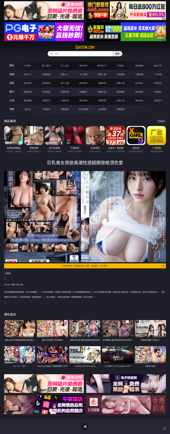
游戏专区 (83, 65)
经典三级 (121, 83)
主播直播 (139, 74)
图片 (11, 91)
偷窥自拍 (28, 91)
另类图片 (158, 91)
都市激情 (28, 100)
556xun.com (85, 47)
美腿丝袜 (102, 91)
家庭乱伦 (46, 100)
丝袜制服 (121, 74)
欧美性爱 (83, 83)
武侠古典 (83, 100)
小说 (11, 100)
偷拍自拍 (46, 83)
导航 (11, 109)
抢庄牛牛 (158, 65)
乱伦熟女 (139, 83)
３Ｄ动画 (83, 74)
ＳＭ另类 (158, 74)
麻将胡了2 (102, 65)
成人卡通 (65, 83)
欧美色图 (65, 91)
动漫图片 (83, 91)
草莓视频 (65, 109)
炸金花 (121, 65)
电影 (11, 83)
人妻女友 (65, 100)
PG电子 (27, 65)
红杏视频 (102, 109)
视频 (11, 74)
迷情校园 (102, 100)
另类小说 (121, 100)
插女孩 (28, 109)
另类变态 (158, 83)
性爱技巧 (158, 100)
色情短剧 (121, 109)
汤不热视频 (83, 109)
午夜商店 (46, 109)
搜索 (117, 53)
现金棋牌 (139, 65)
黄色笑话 (139, 100)
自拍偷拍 (46, 74)
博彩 (11, 65)
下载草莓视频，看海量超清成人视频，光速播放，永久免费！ (85, 266)
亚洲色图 (46, 91)
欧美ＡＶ (65, 74)
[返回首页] (165, 429)
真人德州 (46, 65)
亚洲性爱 (28, 83)
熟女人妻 (102, 74)
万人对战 (65, 65)
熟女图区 (139, 91)
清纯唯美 (121, 91)
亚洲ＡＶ (28, 74)
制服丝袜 (102, 83)
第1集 (8, 273)
